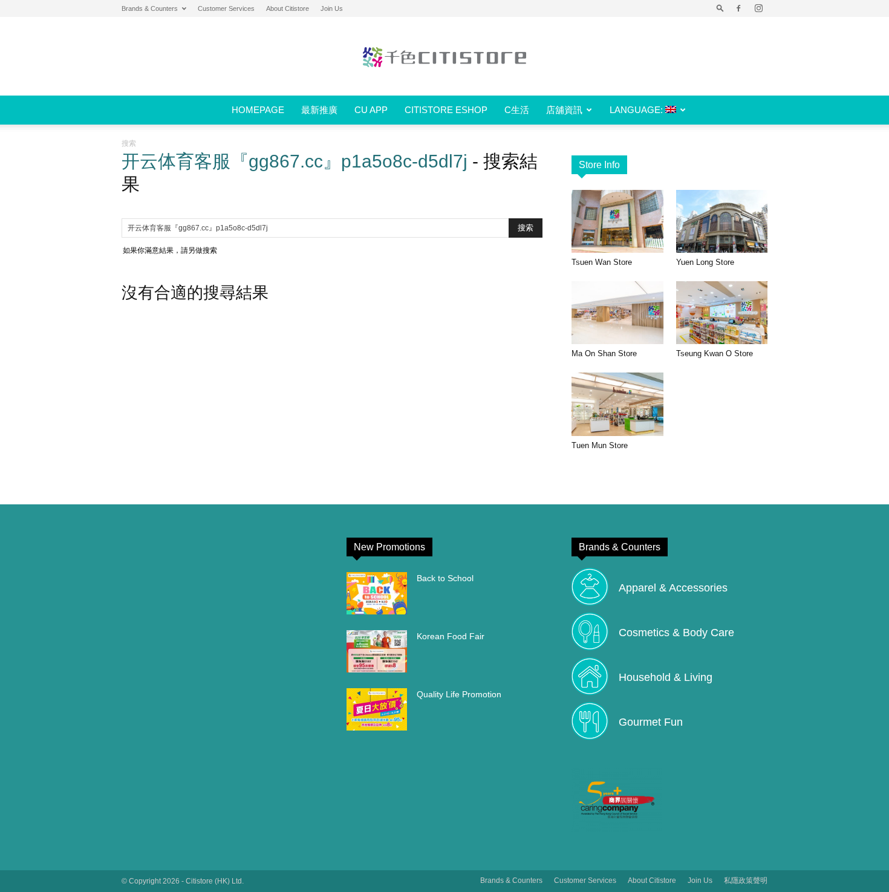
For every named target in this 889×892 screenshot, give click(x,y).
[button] (720, 8)
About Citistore (287, 8)
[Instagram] (758, 8)
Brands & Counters (150, 8)
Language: (637, 110)
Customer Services (226, 8)
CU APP (371, 110)
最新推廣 (319, 110)
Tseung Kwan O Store (714, 353)
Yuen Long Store (705, 262)
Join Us (332, 8)
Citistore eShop (446, 110)
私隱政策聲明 (745, 880)
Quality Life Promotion (459, 694)
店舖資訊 (564, 110)
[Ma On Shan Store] (617, 312)
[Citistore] (444, 57)
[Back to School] (377, 593)
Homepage (258, 110)
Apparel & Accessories (673, 588)
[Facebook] (738, 8)
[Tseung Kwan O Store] (722, 312)
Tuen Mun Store (600, 445)
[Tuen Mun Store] (617, 404)
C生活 (516, 110)
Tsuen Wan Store (602, 262)
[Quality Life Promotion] (377, 709)
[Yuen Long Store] (722, 221)
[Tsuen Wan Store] (617, 221)
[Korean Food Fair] (377, 651)
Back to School (445, 578)
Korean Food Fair (450, 636)
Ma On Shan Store (604, 353)
